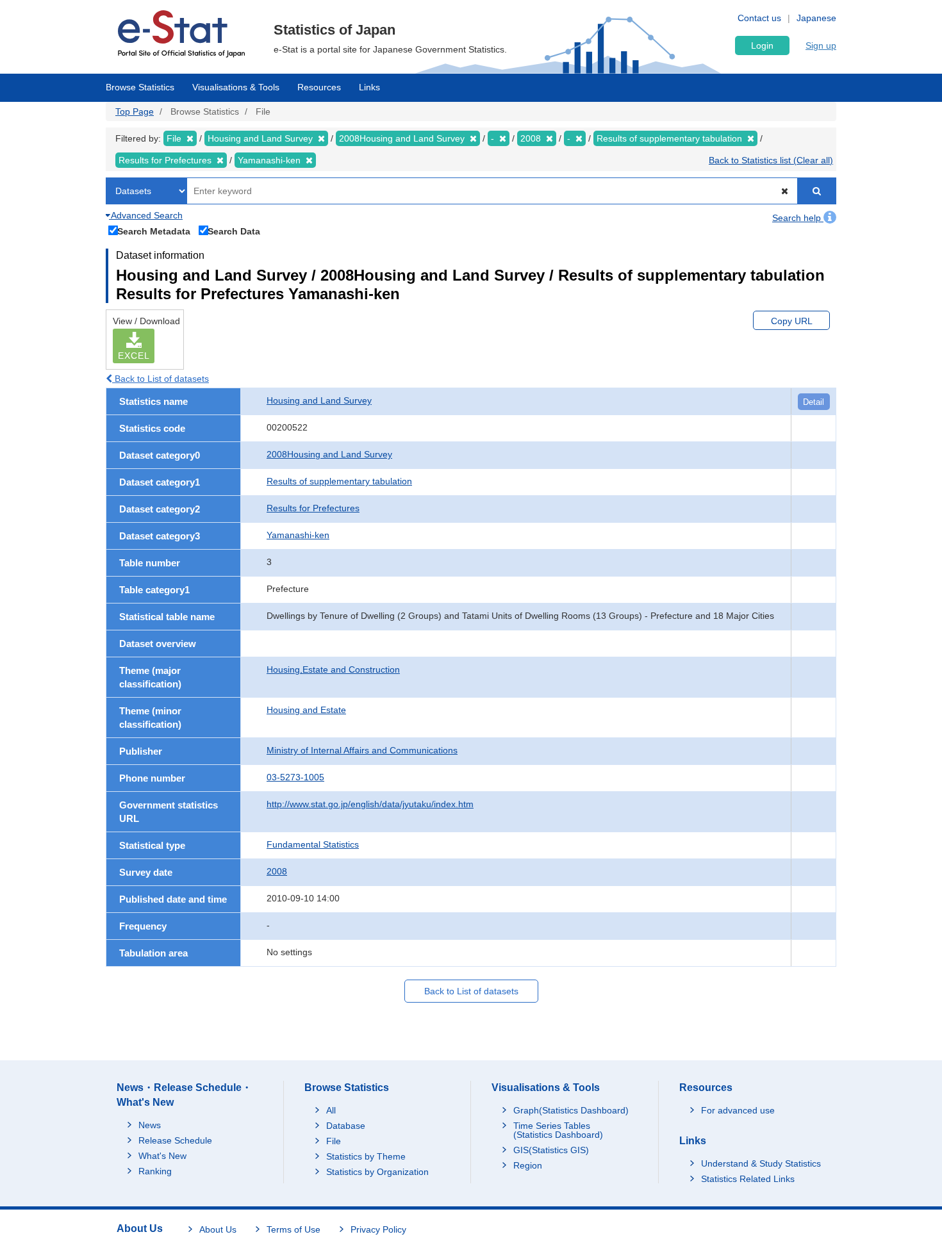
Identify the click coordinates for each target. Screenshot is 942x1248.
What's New (162, 1155)
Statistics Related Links (748, 1178)
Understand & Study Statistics (761, 1163)
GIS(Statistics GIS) (551, 1149)
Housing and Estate (306, 710)
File (333, 1141)
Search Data (234, 231)
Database (345, 1125)
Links (369, 87)
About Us (217, 1229)
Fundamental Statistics (313, 844)
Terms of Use (293, 1229)
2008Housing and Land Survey (329, 454)
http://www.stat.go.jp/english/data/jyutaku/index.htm (370, 804)
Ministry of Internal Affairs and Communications (362, 750)
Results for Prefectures (313, 508)
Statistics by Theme (366, 1156)
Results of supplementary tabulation (339, 481)
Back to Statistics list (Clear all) (771, 160)
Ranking (155, 1171)
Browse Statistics (140, 87)
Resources (319, 87)
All (331, 1110)
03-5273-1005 (295, 777)
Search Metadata (153, 231)
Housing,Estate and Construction (333, 669)
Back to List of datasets (160, 378)
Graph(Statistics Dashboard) (571, 1110)
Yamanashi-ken (298, 535)
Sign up (821, 45)
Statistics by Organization (377, 1171)
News (149, 1125)
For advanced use (738, 1110)
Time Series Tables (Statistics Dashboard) (558, 1130)
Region (527, 1165)
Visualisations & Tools (235, 87)
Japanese (816, 17)
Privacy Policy (378, 1229)
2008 (277, 871)
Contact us (759, 17)
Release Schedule (175, 1140)
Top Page (134, 111)
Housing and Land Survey (319, 400)
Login (762, 45)
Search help (797, 218)
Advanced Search (146, 215)
